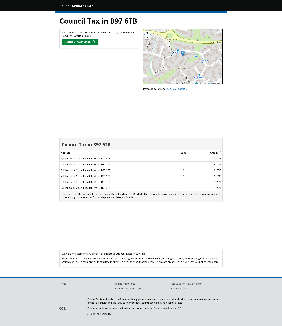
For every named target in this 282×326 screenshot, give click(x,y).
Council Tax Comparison (128, 288)
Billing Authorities (125, 283)
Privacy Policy (178, 288)
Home (62, 283)
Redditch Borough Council (77, 41)
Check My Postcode (176, 88)
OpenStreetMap (207, 83)
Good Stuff (95, 313)
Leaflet (196, 83)
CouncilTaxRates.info (76, 6)
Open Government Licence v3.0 (164, 308)
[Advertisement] (141, 113)
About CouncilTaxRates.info (186, 283)
